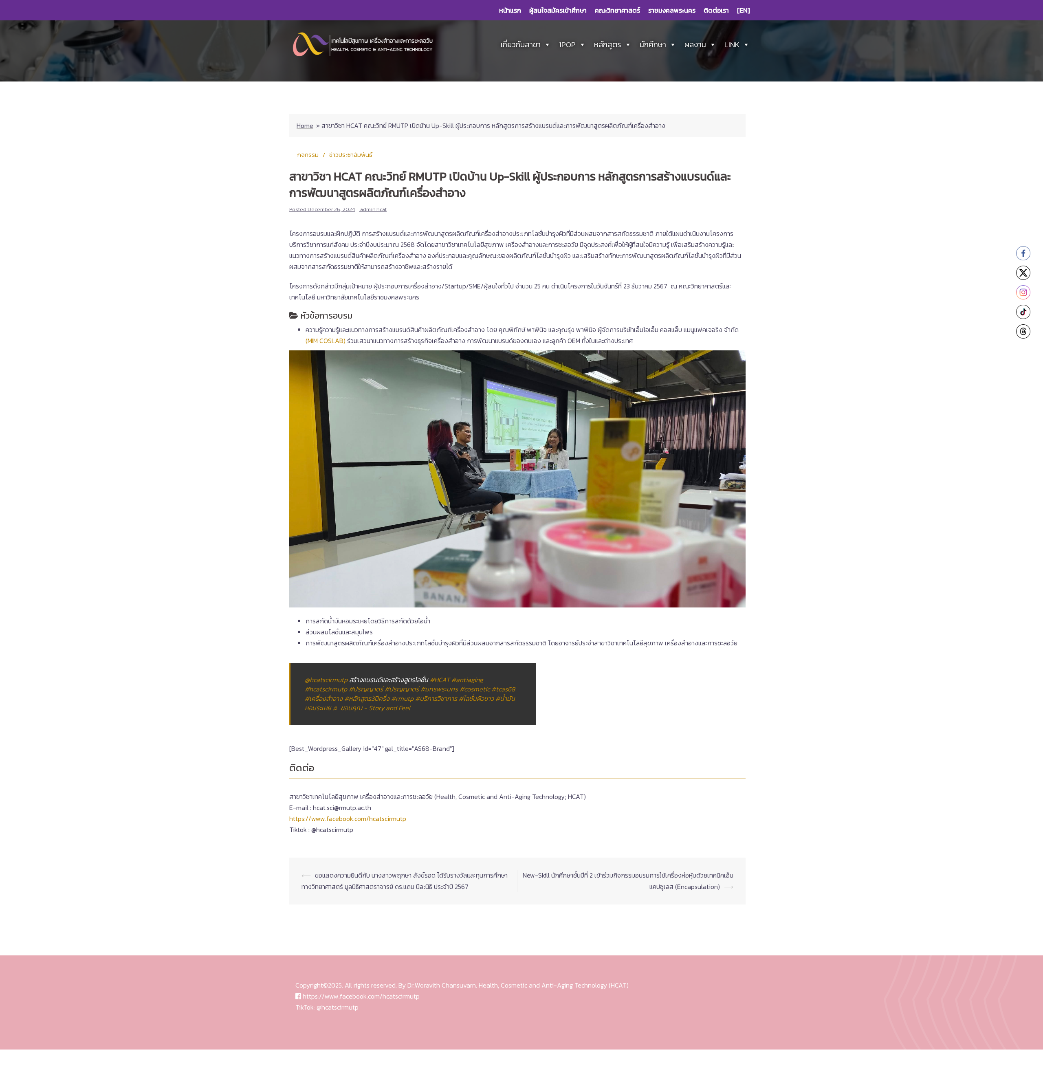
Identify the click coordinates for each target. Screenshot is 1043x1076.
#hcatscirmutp (326, 689)
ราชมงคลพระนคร (671, 10)
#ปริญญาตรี (366, 689)
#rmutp (402, 698)
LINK (731, 45)
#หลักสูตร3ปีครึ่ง (366, 698)
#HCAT (440, 679)
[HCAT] (362, 44)
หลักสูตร (607, 45)
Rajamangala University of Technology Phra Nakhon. (385, 1062)
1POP (567, 45)
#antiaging (467, 679)
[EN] (743, 10)
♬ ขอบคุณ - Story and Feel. (371, 708)
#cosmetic (475, 689)
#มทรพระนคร (439, 689)
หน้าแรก (510, 10)
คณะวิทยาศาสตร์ (617, 10)
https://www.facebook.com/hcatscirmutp (347, 818)
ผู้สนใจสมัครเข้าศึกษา (558, 10)
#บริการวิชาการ (436, 698)
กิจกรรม (308, 154)
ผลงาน (695, 45)
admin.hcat (373, 209)
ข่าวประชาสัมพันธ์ (350, 154)
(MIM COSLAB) (325, 340)
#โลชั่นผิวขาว (476, 698)
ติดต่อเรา (716, 10)
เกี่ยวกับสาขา (521, 45)
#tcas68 (503, 689)
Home (305, 125)
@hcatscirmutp (326, 679)
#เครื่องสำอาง (324, 698)
